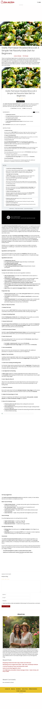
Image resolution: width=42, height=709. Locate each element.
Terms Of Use (25, 689)
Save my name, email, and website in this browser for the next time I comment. (21, 603)
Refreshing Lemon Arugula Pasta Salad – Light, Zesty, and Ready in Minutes (20, 664)
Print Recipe (25, 56)
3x (38, 112)
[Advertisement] (21, 13)
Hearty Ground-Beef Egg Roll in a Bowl (12, 668)
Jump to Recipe (17, 56)
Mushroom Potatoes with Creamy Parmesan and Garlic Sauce (17, 552)
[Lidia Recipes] (7, 2)
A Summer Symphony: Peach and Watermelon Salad (15, 666)
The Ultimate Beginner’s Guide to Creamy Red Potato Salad (17, 550)
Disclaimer (18, 689)
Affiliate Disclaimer (33, 689)
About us (13, 689)
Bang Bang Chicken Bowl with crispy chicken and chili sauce (17, 662)
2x (36, 112)
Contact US (7, 689)
